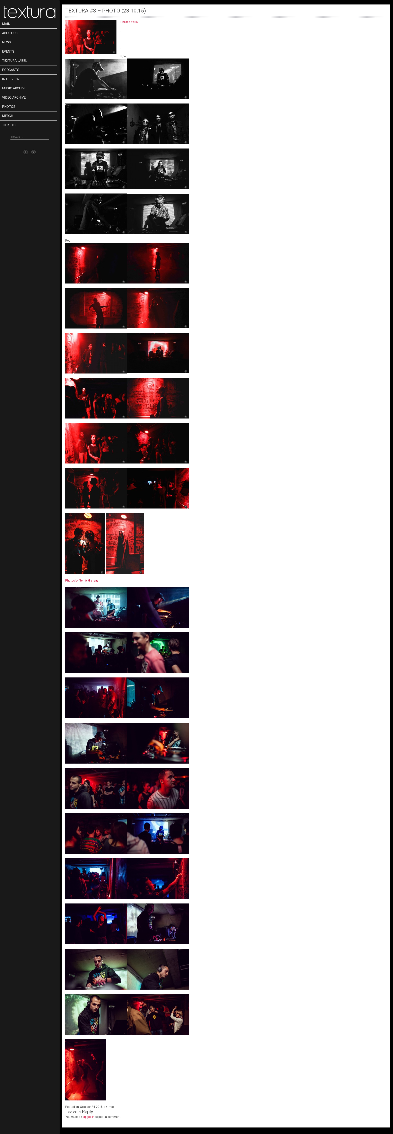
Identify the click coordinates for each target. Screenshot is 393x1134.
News (6, 42)
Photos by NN (129, 22)
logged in (88, 1116)
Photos (8, 107)
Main (6, 24)
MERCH (7, 116)
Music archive (14, 88)
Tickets (9, 125)
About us (10, 33)
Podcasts (10, 70)
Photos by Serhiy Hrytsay (81, 580)
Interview (10, 79)
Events (8, 51)
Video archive (14, 97)
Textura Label (14, 61)
